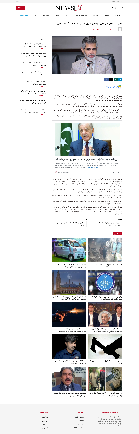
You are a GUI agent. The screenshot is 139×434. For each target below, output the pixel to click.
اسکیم (57, 15)
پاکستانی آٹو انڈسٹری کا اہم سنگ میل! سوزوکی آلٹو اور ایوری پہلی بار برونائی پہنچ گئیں (70, 265)
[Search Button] (32, 1)
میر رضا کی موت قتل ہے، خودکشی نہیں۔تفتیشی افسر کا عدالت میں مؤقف (70, 362)
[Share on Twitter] (111, 79)
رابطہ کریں (80, 424)
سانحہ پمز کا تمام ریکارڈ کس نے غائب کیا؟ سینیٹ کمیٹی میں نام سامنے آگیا (70, 394)
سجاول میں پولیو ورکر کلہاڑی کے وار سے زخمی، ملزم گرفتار (105, 362)
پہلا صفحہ (117, 15)
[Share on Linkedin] (120, 79)
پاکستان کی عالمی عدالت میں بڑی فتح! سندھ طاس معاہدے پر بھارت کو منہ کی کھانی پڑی (69, 297)
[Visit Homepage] (69, 8)
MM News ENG (78, 428)
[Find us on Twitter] (119, 8)
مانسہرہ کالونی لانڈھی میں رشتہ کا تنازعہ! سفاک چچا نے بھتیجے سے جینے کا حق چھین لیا (70, 330)
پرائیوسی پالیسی (79, 417)
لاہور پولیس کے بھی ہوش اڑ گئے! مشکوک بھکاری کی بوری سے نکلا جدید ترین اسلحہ (105, 394)
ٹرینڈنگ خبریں (46, 15)
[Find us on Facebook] (112, 8)
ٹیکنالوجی (45, 428)
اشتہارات (81, 420)
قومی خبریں (96, 15)
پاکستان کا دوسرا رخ (23, 15)
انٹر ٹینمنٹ (44, 424)
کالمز (35, 15)
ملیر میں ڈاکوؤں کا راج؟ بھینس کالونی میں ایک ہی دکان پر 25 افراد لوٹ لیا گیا (106, 265)
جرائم (67, 15)
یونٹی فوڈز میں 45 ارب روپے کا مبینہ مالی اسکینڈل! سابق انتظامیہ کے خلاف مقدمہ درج (105, 297)
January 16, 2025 (93, 29)
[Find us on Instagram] (115, 8)
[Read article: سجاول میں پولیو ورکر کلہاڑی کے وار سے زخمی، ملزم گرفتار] (105, 346)
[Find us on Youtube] (122, 8)
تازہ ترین (107, 15)
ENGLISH (20, 8)
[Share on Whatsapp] (116, 79)
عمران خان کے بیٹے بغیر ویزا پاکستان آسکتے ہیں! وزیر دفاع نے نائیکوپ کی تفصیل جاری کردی (106, 330)
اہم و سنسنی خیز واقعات (81, 15)
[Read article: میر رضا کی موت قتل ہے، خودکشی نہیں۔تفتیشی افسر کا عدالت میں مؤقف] (69, 346)
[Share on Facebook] (106, 79)
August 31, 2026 (42, 49)
